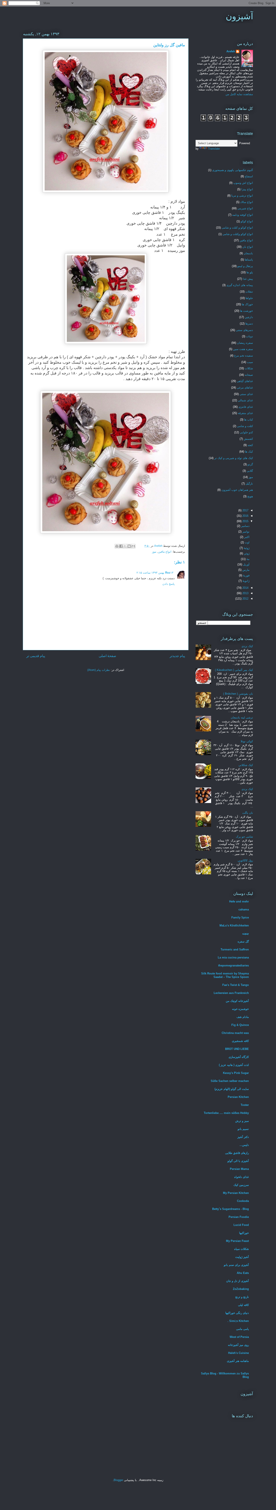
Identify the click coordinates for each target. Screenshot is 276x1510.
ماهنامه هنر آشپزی (238, 1361)
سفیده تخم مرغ (243, 355)
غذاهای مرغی (245, 387)
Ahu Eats (243, 1273)
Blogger (118, 1480)
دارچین (249, 317)
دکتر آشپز (243, 1137)
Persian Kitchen (238, 1097)
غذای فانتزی (245, 406)
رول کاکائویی (245, 860)
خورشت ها (246, 310)
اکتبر (246, 537)
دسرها (249, 323)
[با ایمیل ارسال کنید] (133, 546)
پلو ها (249, 272)
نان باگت (247, 812)
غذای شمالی (245, 400)
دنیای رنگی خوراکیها (237, 1313)
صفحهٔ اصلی (107, 656)
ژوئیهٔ (246, 548)
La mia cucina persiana (233, 957)
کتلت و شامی (245, 426)
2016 (245, 515)
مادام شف (243, 1017)
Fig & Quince (240, 1025)
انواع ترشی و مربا (242, 195)
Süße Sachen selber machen (230, 1081)
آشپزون (239, 16)
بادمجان (248, 253)
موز (154, 551)
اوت (246, 542)
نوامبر (245, 531)
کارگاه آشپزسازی (239, 1057)
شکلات (249, 368)
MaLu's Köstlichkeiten (234, 925)
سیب (250, 362)
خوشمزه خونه (240, 1009)
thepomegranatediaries (233, 965)
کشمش (248, 438)
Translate (214, 148)
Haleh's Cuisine (238, 1353)
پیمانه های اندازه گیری (239, 285)
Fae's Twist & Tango (235, 985)
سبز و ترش (242, 1121)
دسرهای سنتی (244, 330)
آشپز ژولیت (242, 1257)
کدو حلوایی (246, 432)
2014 (245, 587)
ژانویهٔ (245, 580)
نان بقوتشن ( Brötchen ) (238, 693)
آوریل (245, 564)
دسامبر (244, 526)
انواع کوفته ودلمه (242, 214)
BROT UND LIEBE (237, 1049)
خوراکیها (244, 1233)
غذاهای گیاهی (245, 381)
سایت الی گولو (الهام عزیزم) (232, 1089)
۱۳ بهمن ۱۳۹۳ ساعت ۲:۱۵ (154, 572)
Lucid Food (241, 1225)
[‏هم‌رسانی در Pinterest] (117, 546)
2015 (245, 521)
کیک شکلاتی (245, 765)
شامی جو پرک (244, 836)
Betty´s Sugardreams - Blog (230, 1209)
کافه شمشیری (240, 1041)
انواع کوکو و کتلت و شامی (237, 227)
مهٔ (247, 559)
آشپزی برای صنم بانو (236, 1265)
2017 (245, 510)
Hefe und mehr (239, 901)
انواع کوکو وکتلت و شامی (238, 234)
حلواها (249, 298)
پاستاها (249, 259)
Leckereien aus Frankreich (231, 993)
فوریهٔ (245, 575)
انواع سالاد (246, 202)
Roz (167, 572)
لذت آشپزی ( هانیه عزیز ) (234, 1065)
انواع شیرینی (245, 208)
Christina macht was (235, 1033)
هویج (250, 496)
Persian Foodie (239, 1217)
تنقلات (249, 291)
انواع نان (247, 246)
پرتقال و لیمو (245, 266)
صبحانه (249, 374)
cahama (243, 909)
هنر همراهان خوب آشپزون (237, 489)
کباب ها (248, 419)
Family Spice (240, 917)
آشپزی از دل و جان (237, 1281)
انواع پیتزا (247, 189)
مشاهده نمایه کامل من (239, 94)
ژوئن (246, 553)
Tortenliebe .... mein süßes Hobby (226, 1113)
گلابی (250, 470)
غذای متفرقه (245, 413)
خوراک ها (247, 304)
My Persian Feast (237, 1241)
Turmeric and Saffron (235, 949)
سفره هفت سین (243, 349)
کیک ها (249, 451)
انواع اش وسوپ (243, 182)
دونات (249, 336)
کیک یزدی (247, 646)
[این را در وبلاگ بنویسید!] (129, 546)
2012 (245, 598)
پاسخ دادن (168, 583)
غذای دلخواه (241, 1177)
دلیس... (244, 1145)
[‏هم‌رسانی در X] (125, 546)
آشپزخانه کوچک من (237, 1001)
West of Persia (239, 1337)
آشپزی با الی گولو (238, 1161)
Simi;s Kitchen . (238, 1321)
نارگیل (249, 483)
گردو (250, 464)
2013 (245, 593)
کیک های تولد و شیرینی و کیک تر (233, 458)
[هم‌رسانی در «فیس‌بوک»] (121, 546)
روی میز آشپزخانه (238, 1345)
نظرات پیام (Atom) (98, 670)
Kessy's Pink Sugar (236, 1073)
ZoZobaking (241, 1289)
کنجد (250, 445)
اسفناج (249, 176)
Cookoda (243, 1201)
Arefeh (230, 51)
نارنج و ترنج (242, 1297)
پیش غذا (248, 278)
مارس (245, 569)
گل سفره (243, 941)
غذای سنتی (246, 394)
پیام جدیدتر (177, 656)
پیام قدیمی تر (35, 656)
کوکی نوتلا (247, 741)
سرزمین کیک (241, 1185)
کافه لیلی (243, 1305)
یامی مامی (242, 1329)
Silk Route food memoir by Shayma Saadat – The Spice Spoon (225, 975)
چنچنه (245, 933)
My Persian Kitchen (236, 1193)
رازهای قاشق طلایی (237, 1153)
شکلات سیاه (241, 1249)
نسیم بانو (243, 1129)
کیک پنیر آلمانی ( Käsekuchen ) (234, 670)
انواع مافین (164, 551)
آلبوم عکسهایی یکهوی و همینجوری (232, 170)
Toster (245, 1105)
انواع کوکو (247, 221)
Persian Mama (239, 1169)
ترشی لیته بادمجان (242, 717)
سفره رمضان (245, 342)
